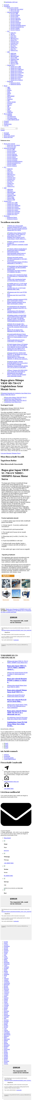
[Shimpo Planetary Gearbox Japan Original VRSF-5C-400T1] (17, 687)
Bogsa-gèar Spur (8, 137)
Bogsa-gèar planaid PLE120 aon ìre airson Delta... (16, 700)
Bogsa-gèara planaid (9, 135)
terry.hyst (6, 850)
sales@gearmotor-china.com (11, 781)
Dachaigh (6, 133)
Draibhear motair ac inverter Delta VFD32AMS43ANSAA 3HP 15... (16, 320)
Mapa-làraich (7, 838)
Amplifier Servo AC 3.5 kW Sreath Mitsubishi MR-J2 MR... (16, 288)
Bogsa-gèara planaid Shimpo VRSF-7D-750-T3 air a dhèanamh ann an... (17, 712)
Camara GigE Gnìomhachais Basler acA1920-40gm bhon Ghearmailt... (16, 280)
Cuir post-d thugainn (6, 453)
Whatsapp (14, 453)
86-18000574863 (8, 875)
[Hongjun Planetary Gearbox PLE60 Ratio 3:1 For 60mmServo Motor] (17, 675)
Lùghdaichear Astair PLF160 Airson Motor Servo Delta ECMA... (17, 724)
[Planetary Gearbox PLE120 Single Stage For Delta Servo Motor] (17, 696)
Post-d (18, 453)
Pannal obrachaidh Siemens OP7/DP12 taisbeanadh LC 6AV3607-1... (17, 262)
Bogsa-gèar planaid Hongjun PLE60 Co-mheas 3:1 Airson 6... (17, 680)
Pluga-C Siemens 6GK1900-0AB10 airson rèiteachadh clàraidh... (16, 375)
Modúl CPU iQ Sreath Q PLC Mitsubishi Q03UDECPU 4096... (16, 330)
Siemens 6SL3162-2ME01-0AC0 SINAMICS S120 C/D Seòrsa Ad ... (16, 349)
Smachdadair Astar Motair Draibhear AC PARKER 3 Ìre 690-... (16, 271)
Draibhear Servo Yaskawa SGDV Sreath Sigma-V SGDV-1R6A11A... (16, 238)
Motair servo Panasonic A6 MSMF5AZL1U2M (18, 609)
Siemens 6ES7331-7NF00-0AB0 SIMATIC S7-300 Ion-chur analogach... (17, 358)
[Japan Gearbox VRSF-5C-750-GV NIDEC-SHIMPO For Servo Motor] (17, 662)
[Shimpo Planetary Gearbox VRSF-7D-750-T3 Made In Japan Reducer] (17, 707)
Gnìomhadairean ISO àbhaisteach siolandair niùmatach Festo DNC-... (16, 311)
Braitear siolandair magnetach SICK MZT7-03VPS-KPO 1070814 (16, 303)
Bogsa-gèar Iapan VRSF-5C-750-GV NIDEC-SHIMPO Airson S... (17, 667)
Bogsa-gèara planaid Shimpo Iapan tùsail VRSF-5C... (17, 691)
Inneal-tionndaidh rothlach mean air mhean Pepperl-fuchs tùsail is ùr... (16, 254)
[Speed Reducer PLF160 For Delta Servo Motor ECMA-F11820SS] (17, 719)
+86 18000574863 (9, 788)
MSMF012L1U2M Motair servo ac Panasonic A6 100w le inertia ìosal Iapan (16, 611)
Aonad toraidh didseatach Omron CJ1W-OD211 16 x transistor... (15, 340)
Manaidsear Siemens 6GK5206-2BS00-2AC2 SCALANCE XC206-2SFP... (17, 366)
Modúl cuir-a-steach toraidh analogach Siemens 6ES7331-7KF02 (17, 229)
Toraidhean (7, 134)
